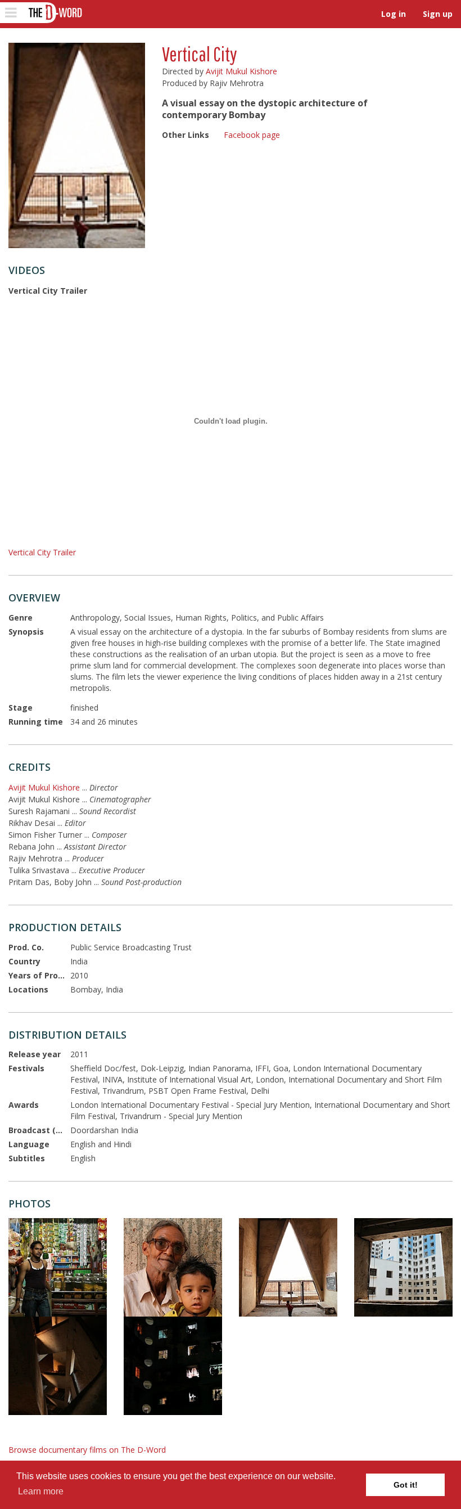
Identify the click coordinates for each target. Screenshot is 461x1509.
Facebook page (252, 134)
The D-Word (54, 12)
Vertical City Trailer (42, 552)
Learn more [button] (41, 1491)
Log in (393, 13)
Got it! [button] (406, 1484)
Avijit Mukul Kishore (241, 71)
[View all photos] (76, 145)
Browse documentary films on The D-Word (87, 1449)
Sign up (438, 13)
